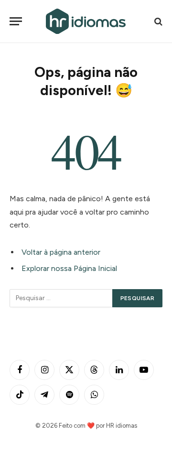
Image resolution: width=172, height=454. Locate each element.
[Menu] (16, 21)
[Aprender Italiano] (86, 21)
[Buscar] (157, 21)
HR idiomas (121, 425)
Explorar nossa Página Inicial (69, 268)
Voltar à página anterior (61, 252)
